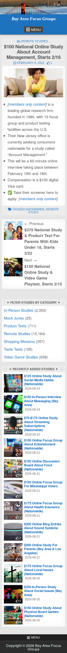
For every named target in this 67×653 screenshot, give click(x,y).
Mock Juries (14, 318)
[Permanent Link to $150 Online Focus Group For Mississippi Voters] (13, 489)
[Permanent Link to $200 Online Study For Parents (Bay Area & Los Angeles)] (13, 552)
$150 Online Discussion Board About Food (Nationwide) (42, 465)
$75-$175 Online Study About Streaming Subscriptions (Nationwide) (41, 423)
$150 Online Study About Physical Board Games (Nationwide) (43, 611)
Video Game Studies (21, 357)
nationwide (35, 209)
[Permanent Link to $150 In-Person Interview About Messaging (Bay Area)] (13, 404)
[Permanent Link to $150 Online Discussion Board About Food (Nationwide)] (13, 468)
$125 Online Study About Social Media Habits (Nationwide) (43, 379)
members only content (27, 104)
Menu (36, 29)
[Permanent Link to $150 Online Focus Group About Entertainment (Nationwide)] (13, 447)
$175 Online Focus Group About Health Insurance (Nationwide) (43, 507)
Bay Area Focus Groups (34, 18)
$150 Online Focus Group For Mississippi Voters (43, 484)
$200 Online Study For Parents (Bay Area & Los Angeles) (42, 549)
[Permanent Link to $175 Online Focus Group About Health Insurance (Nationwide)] (13, 510)
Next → (30, 260)
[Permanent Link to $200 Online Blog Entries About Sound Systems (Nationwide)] (13, 531)
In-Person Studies (18, 310)
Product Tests (15, 325)
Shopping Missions (19, 341)
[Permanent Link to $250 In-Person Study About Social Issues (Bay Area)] (13, 594)
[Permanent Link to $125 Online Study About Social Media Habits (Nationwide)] (13, 383)
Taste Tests (13, 349)
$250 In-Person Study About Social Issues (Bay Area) (43, 590)
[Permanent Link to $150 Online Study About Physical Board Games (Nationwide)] (13, 615)
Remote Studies (34, 41)
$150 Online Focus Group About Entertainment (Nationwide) (43, 444)
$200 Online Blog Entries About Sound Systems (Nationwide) (42, 528)
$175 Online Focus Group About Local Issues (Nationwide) (43, 569)
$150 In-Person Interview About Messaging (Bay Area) (42, 400)
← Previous (34, 223)
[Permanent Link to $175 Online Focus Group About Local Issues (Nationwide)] (13, 573)
